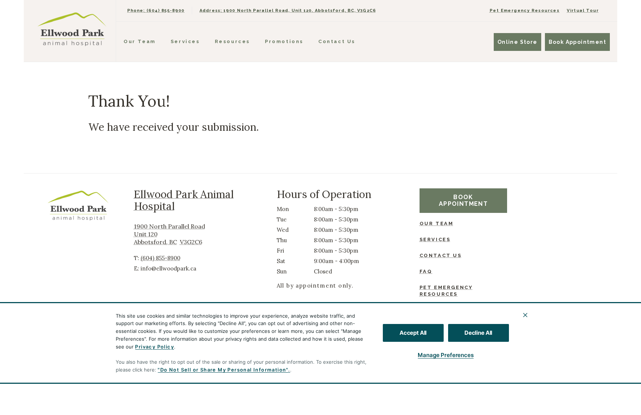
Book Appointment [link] (577, 42)
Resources (232, 41)
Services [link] (185, 41)
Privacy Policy (154, 347)
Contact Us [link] (336, 41)
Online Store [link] (517, 42)
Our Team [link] (140, 41)
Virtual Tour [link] (583, 10)
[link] (71, 29)
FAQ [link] (426, 271)
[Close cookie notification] (525, 315)
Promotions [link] (284, 41)
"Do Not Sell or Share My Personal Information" (223, 370)
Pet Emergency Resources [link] (524, 10)
